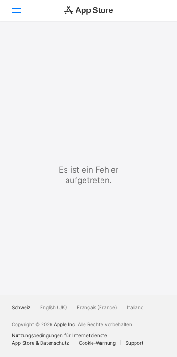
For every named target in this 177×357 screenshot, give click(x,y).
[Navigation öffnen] (16, 10)
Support (134, 342)
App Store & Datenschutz (40, 342)
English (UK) (53, 307)
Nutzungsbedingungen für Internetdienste (59, 335)
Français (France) (97, 307)
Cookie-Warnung (97, 342)
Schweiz (21, 307)
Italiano (135, 307)
